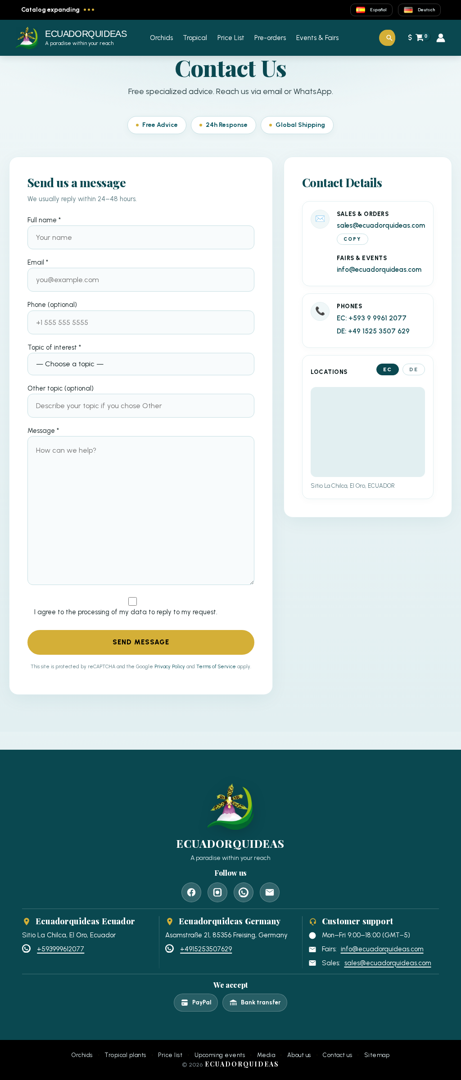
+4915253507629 (206, 949)
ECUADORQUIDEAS (86, 34)
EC (387, 369)
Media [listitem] (266, 1055)
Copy (352, 239)
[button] (389, 38)
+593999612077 (60, 949)
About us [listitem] (299, 1055)
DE (413, 369)
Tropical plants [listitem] (125, 1055)
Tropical (195, 38)
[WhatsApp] (243, 892)
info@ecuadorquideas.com (379, 270)
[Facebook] (191, 892)
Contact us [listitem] (337, 1055)
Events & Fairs (317, 38)
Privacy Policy (169, 667)
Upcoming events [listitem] (219, 1055)
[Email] (270, 892)
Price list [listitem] (170, 1055)
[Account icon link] (440, 37)
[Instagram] (217, 892)
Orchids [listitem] (82, 1055)
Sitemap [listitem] (377, 1055)
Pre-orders (270, 38)
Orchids (161, 38)
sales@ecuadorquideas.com (381, 225)
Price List (230, 38)
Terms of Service (216, 667)
